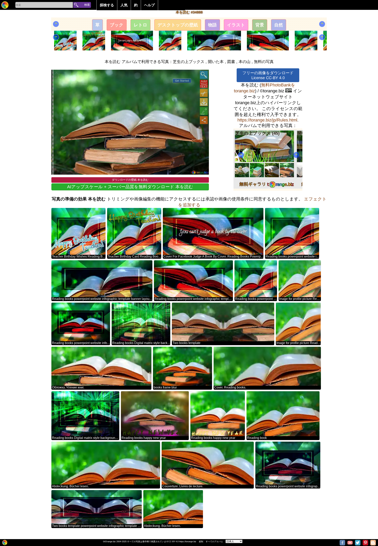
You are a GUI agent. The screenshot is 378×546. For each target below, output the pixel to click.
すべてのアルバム (214, 541)
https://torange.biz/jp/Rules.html (267, 120)
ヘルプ (149, 5)
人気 (124, 5)
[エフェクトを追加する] (204, 111)
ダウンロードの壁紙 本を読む (130, 179)
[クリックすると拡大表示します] (204, 75)
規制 (201, 541)
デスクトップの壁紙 (178, 24)
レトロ (140, 24)
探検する (107, 5)
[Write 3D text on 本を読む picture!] (204, 84)
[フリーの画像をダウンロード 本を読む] (204, 102)
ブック (116, 24)
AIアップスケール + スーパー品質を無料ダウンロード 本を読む (130, 186)
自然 (278, 24)
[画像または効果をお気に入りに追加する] (56, 75)
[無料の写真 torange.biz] (5, 5)
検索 (87, 4)
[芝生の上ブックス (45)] (264, 187)
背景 (259, 24)
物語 (212, 24)
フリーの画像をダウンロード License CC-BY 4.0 (268, 75)
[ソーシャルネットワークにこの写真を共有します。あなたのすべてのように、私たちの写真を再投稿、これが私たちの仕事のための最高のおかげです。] (204, 120)
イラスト (236, 24)
